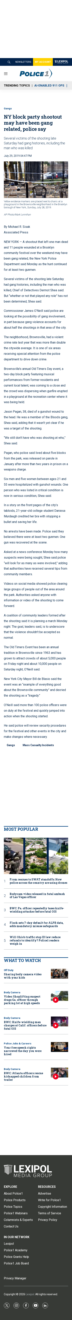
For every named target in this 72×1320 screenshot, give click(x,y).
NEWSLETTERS (23, 62)
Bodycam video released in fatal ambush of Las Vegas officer (37, 895)
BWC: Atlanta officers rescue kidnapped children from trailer (23, 1076)
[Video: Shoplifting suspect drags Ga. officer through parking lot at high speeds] (59, 996)
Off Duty (8, 970)
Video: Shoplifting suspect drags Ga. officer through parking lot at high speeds (22, 1000)
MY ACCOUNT (43, 62)
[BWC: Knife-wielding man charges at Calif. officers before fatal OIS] (59, 1021)
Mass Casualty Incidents (38, 745)
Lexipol (30, 1294)
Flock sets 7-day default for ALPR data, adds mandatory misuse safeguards (37, 924)
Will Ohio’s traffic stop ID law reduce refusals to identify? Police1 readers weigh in (35, 940)
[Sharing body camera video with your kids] (59, 974)
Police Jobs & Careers (17, 1043)
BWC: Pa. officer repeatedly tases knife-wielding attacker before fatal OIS (37, 910)
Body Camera (12, 992)
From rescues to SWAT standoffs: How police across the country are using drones (38, 881)
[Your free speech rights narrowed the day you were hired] (59, 1047)
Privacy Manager (15, 1278)
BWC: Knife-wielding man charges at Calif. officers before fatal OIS (25, 1025)
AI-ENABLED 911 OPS (49, 85)
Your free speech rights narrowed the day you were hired (22, 1051)
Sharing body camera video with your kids (22, 975)
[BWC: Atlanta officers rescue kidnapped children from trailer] (59, 1072)
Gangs (8, 108)
